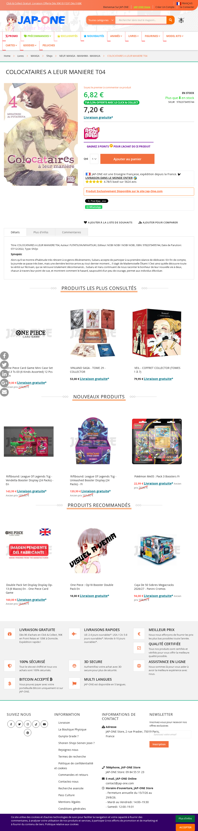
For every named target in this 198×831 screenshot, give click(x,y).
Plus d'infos (40, 232)
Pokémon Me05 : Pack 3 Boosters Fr (93, 476)
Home (7, 55)
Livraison (64, 722)
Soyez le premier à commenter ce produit (107, 87)
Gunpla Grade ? (68, 736)
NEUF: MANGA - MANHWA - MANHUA (79, 55)
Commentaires (71, 232)
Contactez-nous (68, 781)
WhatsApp (95, 207)
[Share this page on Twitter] (4, 365)
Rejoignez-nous (68, 750)
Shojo (49, 55)
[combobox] (132, 20)
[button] (185, 3)
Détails (15, 232)
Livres (20, 55)
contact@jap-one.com (120, 783)
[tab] (15, 232)
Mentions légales (69, 802)
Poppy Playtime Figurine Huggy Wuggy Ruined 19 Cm (154, 370)
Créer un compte (164, 7)
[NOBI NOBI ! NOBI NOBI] (92, 140)
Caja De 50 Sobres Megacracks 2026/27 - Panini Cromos (90, 587)
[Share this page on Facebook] (4, 355)
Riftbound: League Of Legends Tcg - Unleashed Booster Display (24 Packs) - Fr (29, 480)
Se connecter (187, 7)
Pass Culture (66, 795)
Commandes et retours (73, 775)
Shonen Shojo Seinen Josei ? (76, 743)
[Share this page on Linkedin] (4, 374)
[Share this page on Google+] (4, 383)
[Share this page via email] (4, 392)
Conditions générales (72, 808)
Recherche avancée (71, 788)
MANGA (35, 55)
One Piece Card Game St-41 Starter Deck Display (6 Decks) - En (157, 587)
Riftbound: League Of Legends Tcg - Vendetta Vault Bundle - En (157, 478)
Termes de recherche (72, 756)
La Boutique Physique (72, 729)
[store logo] (35, 23)
